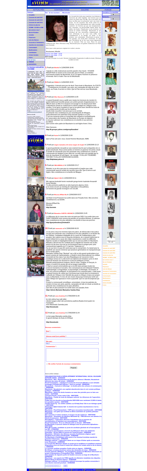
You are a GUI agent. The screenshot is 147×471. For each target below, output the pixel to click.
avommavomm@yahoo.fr (34, 112)
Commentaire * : (51, 346)
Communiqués (32, 47)
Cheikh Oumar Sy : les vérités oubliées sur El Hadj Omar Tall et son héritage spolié (73, 403)
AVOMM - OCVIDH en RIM (35, 27)
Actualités (31, 15)
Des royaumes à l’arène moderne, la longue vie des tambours (66, 415)
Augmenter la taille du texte (85, 58)
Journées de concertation (35, 45)
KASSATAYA (32, 64)
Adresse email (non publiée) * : (56, 336)
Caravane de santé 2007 (35, 17)
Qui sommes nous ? (34, 30)
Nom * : (48, 331)
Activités (31, 35)
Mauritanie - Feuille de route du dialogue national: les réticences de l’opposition (72, 397)
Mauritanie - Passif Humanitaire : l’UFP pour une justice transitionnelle (69, 410)
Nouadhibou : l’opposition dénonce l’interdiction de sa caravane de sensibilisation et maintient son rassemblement (68, 420)
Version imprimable (70, 58)
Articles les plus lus (34, 25)
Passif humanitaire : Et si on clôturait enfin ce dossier (63, 423)
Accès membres (57, 470)
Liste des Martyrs (33, 40)
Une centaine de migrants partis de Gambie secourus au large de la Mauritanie (72, 455)
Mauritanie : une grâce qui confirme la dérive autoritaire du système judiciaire (71, 411)
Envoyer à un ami (57, 58)
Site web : (49, 341)
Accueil (48, 58)
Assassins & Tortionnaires (36, 42)
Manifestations (32, 50)
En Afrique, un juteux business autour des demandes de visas (66, 450)
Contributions (32, 52)
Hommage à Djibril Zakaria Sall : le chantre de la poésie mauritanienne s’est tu (71, 407)
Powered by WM (90, 470)
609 (65, 466)
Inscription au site (78, 470)
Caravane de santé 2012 (35, 22)
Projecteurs (32, 37)
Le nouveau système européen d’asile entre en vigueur (64, 448)
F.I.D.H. (30, 57)
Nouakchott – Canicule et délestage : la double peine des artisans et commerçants (73, 386)
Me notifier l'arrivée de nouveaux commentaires (64, 364)
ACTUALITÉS (38, 10)
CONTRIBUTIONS (61, 10)
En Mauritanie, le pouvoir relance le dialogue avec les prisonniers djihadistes (71, 424)
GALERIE (85, 10)
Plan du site (67, 470)
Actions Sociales (33, 55)
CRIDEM (31, 62)
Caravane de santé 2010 (35, 20)
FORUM (108, 10)
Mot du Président (33, 32)
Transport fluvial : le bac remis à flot (57, 395)
